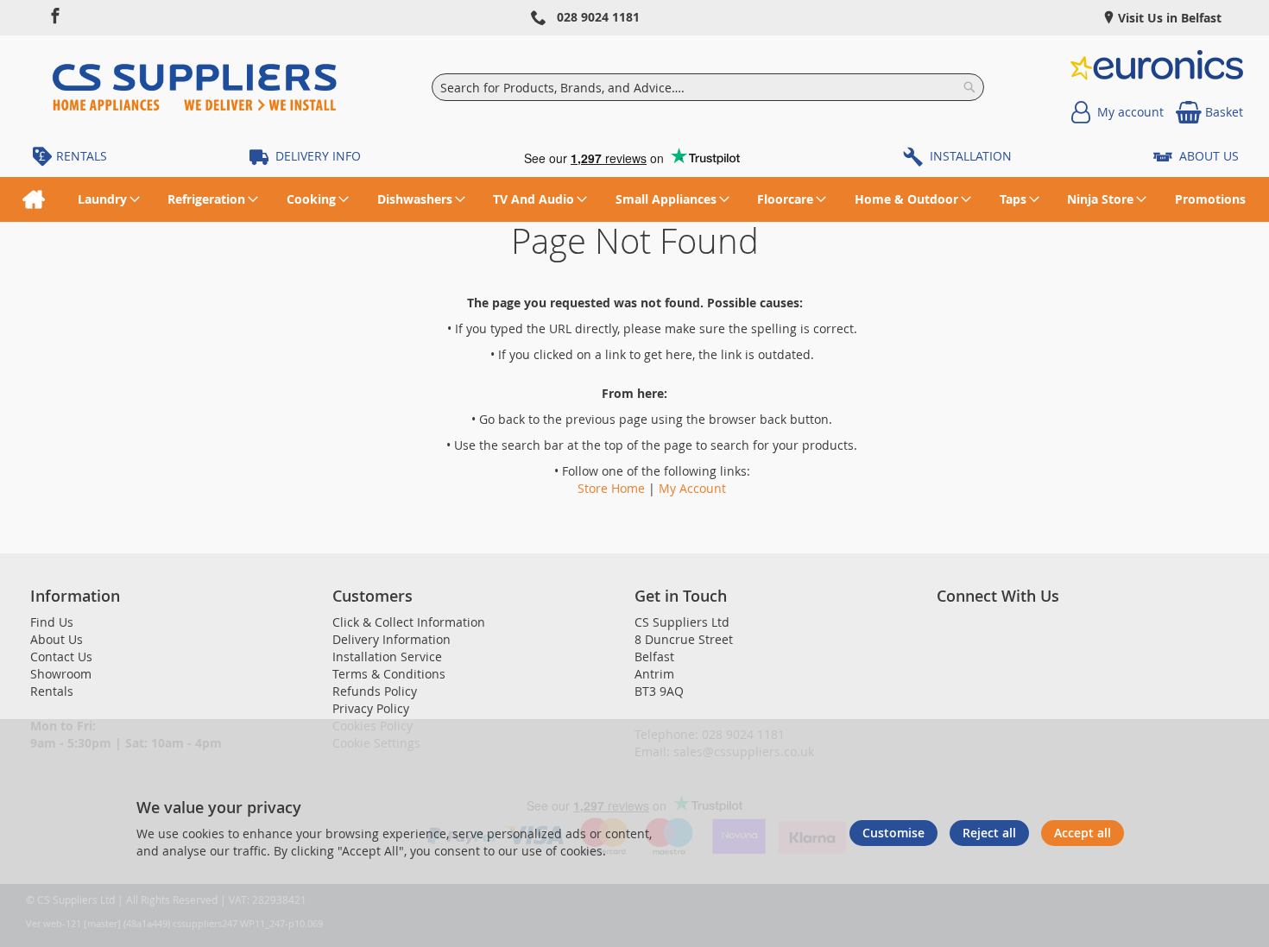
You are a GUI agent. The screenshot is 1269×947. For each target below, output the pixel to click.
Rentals (51, 691)
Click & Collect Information (408, 622)
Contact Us (61, 656)
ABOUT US (1209, 156)
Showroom (61, 674)
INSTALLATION (971, 156)
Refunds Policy (374, 691)
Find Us (51, 622)
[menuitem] (33, 199)
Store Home (611, 488)
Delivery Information (391, 639)
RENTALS (81, 156)
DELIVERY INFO (318, 156)
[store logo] (194, 87)
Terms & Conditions (388, 674)
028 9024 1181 (598, 17)
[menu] (634, 199)
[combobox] (708, 87)
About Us (56, 639)
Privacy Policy (370, 708)
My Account (692, 488)
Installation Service (387, 656)
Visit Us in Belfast (1168, 17)
